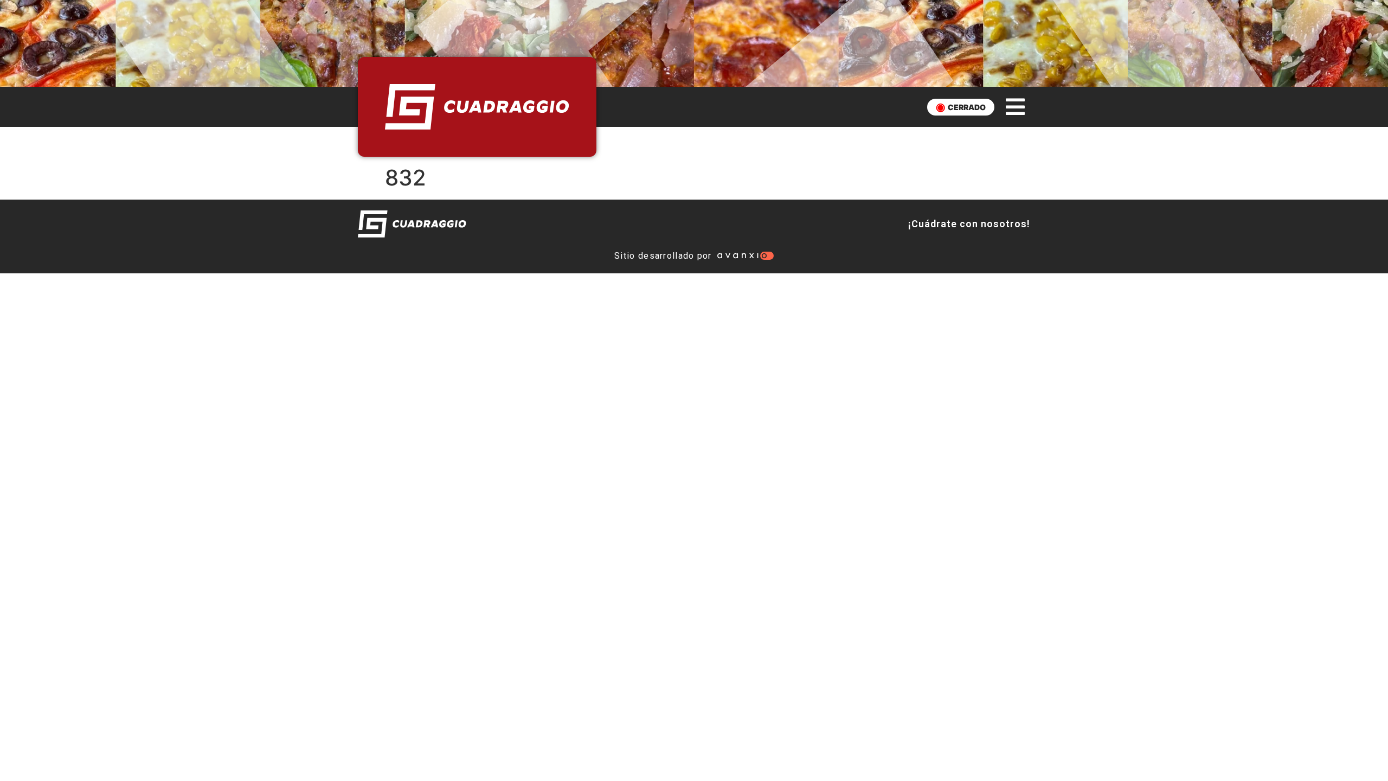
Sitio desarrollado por (663, 256)
